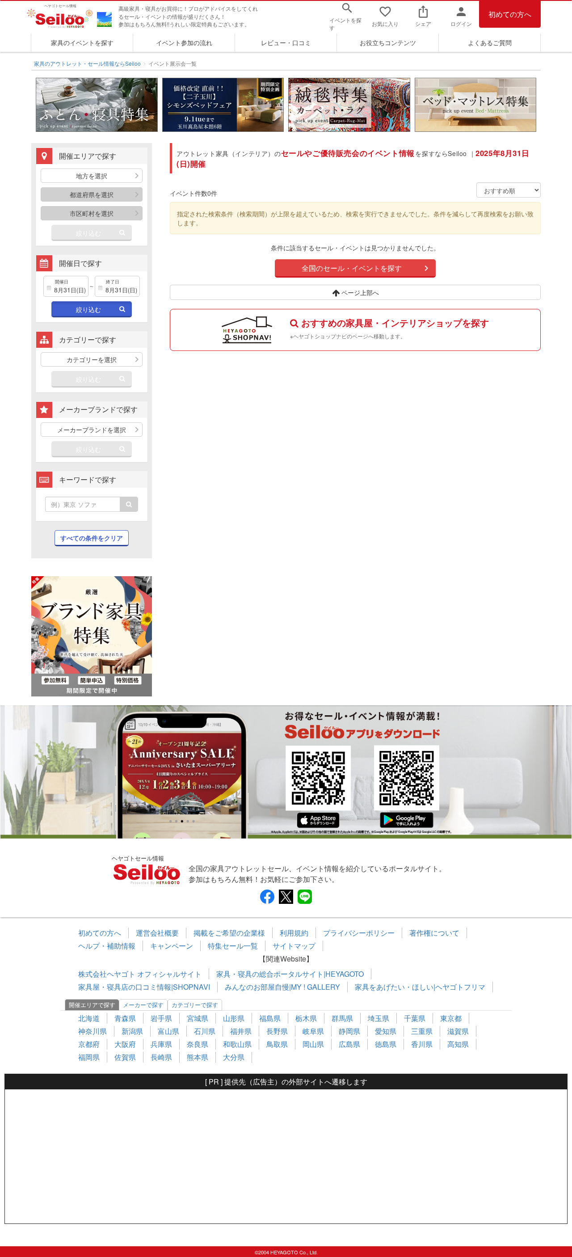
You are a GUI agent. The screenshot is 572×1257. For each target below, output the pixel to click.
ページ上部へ (359, 292)
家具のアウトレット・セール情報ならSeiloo (87, 63)
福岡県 (89, 1057)
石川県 (204, 1031)
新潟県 (132, 1031)
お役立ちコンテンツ (388, 42)
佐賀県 (125, 1057)
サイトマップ (294, 946)
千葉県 (414, 1018)
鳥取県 (277, 1044)
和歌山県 (237, 1044)
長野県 (277, 1031)
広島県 (349, 1044)
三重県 (422, 1031)
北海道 (89, 1018)
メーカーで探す (143, 1004)
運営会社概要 (157, 933)
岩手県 (161, 1018)
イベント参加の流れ (184, 42)
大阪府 (125, 1044)
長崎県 (161, 1057)
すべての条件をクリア (91, 537)
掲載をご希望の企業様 (229, 933)
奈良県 (197, 1044)
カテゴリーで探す (195, 1004)
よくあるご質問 (490, 42)
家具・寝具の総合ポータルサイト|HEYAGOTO (290, 974)
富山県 (168, 1031)
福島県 (270, 1018)
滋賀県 (458, 1031)
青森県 (125, 1018)
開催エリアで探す (92, 1004)
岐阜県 (313, 1031)
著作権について (434, 933)
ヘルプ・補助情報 (106, 946)
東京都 (451, 1018)
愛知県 (385, 1031)
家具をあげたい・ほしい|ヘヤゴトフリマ (420, 987)
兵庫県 (161, 1044)
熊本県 (197, 1057)
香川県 (422, 1044)
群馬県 (342, 1018)
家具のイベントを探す (82, 42)
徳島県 (385, 1044)
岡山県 (313, 1044)
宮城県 (197, 1018)
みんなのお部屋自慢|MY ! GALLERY (282, 987)
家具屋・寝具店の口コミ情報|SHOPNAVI (144, 987)
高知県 (458, 1044)
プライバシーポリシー (359, 933)
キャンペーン (171, 946)
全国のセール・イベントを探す (352, 268)
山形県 (233, 1018)
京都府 (89, 1044)
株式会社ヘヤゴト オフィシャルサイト (140, 974)
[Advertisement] (286, 1156)
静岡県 (349, 1031)
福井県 (241, 1031)
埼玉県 (378, 1018)
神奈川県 (92, 1031)
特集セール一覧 (233, 946)
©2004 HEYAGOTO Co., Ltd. (286, 1252)
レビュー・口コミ (286, 42)
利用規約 (294, 933)
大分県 (233, 1057)
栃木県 (306, 1018)
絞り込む (88, 232)
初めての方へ (509, 14)
